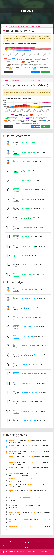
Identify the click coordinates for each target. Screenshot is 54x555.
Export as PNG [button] (36, 72)
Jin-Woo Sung (25, 237)
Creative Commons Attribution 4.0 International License (33, 541)
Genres (29, 551)
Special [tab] (38, 26)
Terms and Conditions (44, 552)
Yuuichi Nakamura (27, 374)
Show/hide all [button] (8, 72)
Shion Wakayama (27, 345)
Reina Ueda (25, 336)
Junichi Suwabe (26, 383)
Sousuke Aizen (26, 218)
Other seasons (34, 552)
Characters (19, 551)
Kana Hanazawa (26, 420)
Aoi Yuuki (24, 317)
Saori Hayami (25, 308)
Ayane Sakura (25, 411)
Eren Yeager (25, 199)
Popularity (12, 551)
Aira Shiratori (25, 208)
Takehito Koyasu (26, 355)
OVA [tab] (27, 26)
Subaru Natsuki (26, 152)
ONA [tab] (22, 26)
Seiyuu (24, 551)
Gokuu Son (25, 265)
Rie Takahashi (25, 299)
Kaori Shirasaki (26, 246)
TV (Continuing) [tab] (14, 26)
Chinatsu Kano (26, 274)
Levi (22, 180)
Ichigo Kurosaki (26, 227)
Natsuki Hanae (26, 364)
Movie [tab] (32, 26)
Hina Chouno (25, 162)
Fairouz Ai (24, 402)
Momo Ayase (25, 143)
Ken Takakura (25, 190)
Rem (22, 255)
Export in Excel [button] (46, 72)
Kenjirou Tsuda (26, 289)
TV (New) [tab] (5, 26)
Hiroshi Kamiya (26, 327)
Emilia (23, 171)
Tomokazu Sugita (27, 392)
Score (6, 551)
